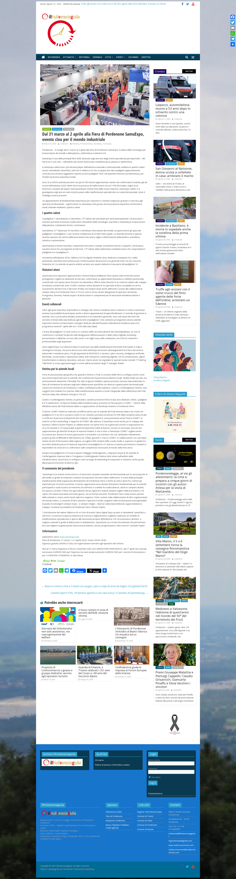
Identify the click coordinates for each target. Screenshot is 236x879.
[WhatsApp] (232, 33)
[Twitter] (232, 22)
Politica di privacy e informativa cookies (112, 764)
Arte (158, 536)
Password (152, 768)
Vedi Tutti (189, 71)
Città (108, 57)
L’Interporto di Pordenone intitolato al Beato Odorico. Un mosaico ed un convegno (131, 633)
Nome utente (154, 760)
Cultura (160, 468)
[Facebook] (232, 17)
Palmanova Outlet (114, 812)
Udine (169, 100)
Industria (75, 144)
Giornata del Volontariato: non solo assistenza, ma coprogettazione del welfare (57, 633)
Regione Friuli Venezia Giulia (149, 812)
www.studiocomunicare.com (181, 845)
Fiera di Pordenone (114, 816)
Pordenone (68, 129)
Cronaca (97, 57)
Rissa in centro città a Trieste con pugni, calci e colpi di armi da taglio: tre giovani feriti (94, 586)
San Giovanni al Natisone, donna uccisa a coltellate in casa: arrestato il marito (174, 172)
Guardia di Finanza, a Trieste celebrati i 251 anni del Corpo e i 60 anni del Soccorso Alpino (94, 672)
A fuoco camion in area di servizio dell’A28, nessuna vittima (93, 612)
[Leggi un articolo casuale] (193, 57)
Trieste (169, 284)
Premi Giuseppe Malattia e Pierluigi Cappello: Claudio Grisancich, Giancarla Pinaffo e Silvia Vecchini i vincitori (174, 679)
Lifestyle (146, 57)
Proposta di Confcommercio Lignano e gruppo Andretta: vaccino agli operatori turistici (57, 672)
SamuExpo (98, 144)
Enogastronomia (172, 600)
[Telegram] (232, 39)
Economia (57, 129)
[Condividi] (232, 44)
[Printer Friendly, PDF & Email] (53, 560)
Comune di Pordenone (147, 825)
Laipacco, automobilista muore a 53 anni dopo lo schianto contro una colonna (173, 110)
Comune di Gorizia (145, 829)
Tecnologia (107, 144)
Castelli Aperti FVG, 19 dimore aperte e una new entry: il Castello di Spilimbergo (99, 593)
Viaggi (171, 604)
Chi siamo (133, 57)
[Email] (232, 28)
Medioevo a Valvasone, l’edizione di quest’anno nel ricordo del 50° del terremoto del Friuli (172, 614)
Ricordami (155, 777)
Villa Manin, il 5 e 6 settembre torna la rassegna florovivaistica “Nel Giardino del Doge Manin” (172, 548)
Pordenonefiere (86, 144)
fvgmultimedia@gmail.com (180, 840)
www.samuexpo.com (69, 536)
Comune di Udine (144, 820)
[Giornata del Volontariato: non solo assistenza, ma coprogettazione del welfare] (58, 608)
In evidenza (54, 57)
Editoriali (84, 57)
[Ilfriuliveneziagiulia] (43, 57)
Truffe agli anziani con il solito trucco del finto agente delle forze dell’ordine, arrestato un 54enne (173, 296)
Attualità (68, 57)
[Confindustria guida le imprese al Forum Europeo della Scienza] (131, 647)
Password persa (155, 793)
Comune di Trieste (145, 816)
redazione (64, 144)
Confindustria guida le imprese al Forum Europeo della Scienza (131, 670)
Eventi (119, 57)
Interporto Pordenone (115, 820)
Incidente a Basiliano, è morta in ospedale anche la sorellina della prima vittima (116, 2)
